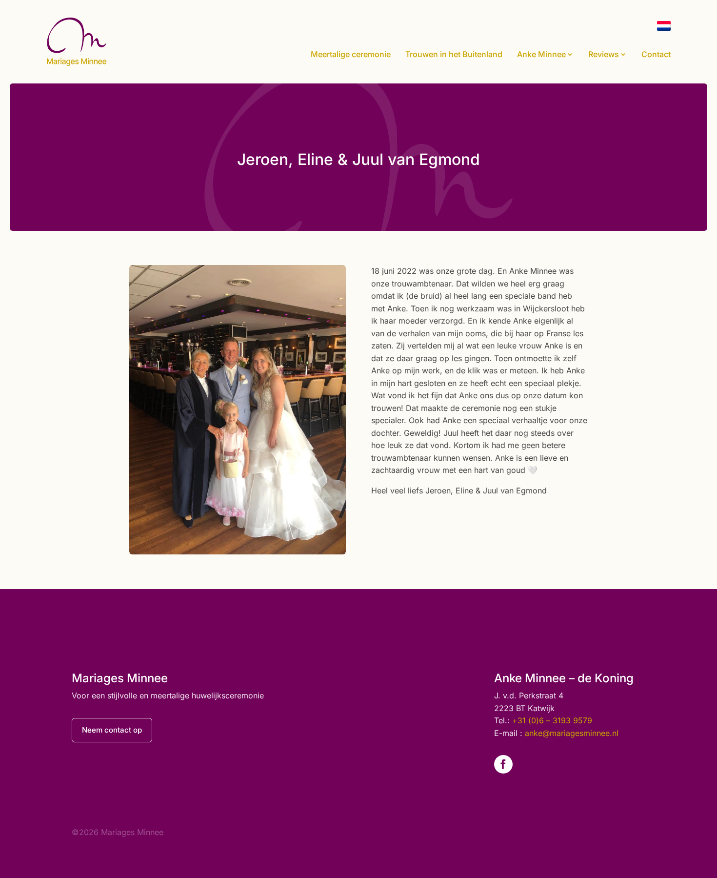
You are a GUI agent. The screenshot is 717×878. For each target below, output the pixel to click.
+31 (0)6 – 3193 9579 (552, 720)
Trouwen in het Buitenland (453, 54)
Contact (656, 54)
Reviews (603, 54)
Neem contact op (112, 730)
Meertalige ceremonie (351, 54)
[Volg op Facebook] (503, 764)
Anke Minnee (541, 54)
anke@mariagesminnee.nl (571, 733)
